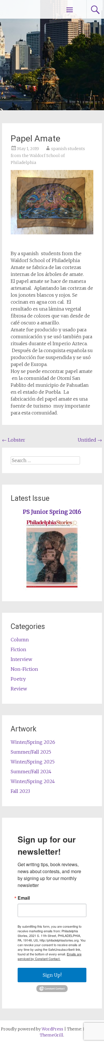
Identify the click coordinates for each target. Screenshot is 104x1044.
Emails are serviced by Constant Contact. (49, 956)
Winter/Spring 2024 (33, 781)
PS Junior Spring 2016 (52, 512)
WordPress (52, 1029)
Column (20, 640)
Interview (21, 659)
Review (19, 689)
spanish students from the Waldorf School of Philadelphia (48, 155)
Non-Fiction (24, 669)
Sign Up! (52, 975)
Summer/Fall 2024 (31, 771)
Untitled (90, 440)
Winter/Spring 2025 (33, 762)
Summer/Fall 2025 (31, 752)
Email (24, 898)
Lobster (13, 440)
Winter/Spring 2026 (33, 742)
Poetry (18, 679)
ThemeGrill (51, 1035)
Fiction (18, 649)
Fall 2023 (20, 791)
